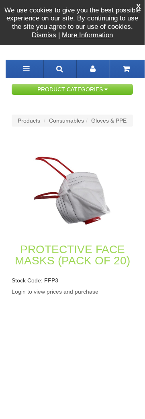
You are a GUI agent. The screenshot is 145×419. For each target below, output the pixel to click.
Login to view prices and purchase (55, 291)
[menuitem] (60, 69)
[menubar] (26, 69)
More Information (87, 35)
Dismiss (44, 35)
